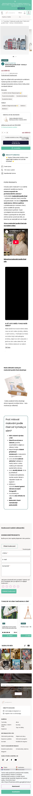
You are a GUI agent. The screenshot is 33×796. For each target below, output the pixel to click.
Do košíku (17, 148)
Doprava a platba (6, 739)
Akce (17, 722)
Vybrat (10, 635)
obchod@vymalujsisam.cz (13, 711)
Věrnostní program (21, 739)
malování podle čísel (19, 196)
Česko (5, 767)
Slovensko (6, 770)
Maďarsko (21, 767)
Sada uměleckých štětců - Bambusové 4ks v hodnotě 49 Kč (18, 119)
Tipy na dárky (20, 727)
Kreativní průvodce (6, 749)
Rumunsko (21, 770)
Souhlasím (16, 792)
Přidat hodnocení (9, 546)
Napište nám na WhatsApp (13, 713)
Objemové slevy (20, 736)
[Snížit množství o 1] (2, 132)
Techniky (4, 722)
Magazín (3, 751)
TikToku (7, 347)
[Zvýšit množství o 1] (7, 132)
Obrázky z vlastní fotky (6, 725)
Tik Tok (25, 645)
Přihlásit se (20, 12)
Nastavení (16, 786)
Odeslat (18, 694)
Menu (2, 13)
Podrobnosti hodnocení (9, 75)
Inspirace (4, 729)
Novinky (18, 725)
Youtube (28, 645)
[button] (13, 56)
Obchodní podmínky (7, 736)
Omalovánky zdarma (22, 749)
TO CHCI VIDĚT (21, 8)
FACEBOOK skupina (21, 741)
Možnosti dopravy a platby (10, 127)
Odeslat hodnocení (8, 591)
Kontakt (3, 741)
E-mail (4, 560)
